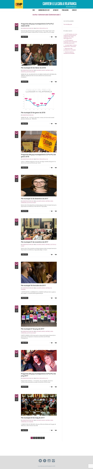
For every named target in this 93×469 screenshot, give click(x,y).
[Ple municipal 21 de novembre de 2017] (39, 229)
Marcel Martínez (46, 70)
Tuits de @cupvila (68, 24)
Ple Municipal (30, 421)
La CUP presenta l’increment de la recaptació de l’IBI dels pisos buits (70, 42)
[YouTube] (49, 460)
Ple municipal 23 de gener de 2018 (33, 113)
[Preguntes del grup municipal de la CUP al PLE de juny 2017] (39, 361)
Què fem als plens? (30, 71)
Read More (24, 81)
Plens (32, 28)
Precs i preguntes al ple (42, 28)
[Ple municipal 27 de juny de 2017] (39, 316)
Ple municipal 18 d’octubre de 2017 (33, 285)
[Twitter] (40, 460)
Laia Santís (38, 70)
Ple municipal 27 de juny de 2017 (32, 329)
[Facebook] (44, 460)
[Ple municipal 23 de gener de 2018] (39, 99)
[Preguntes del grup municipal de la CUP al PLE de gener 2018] (39, 141)
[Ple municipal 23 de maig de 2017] (39, 405)
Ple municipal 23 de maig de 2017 (33, 418)
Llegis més (24, 167)
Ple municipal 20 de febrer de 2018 (33, 68)
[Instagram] (53, 460)
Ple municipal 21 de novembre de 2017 (34, 242)
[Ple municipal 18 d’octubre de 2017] (39, 272)
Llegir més (24, 36)
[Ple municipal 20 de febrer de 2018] (39, 55)
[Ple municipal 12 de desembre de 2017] (39, 185)
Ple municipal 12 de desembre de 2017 (34, 199)
